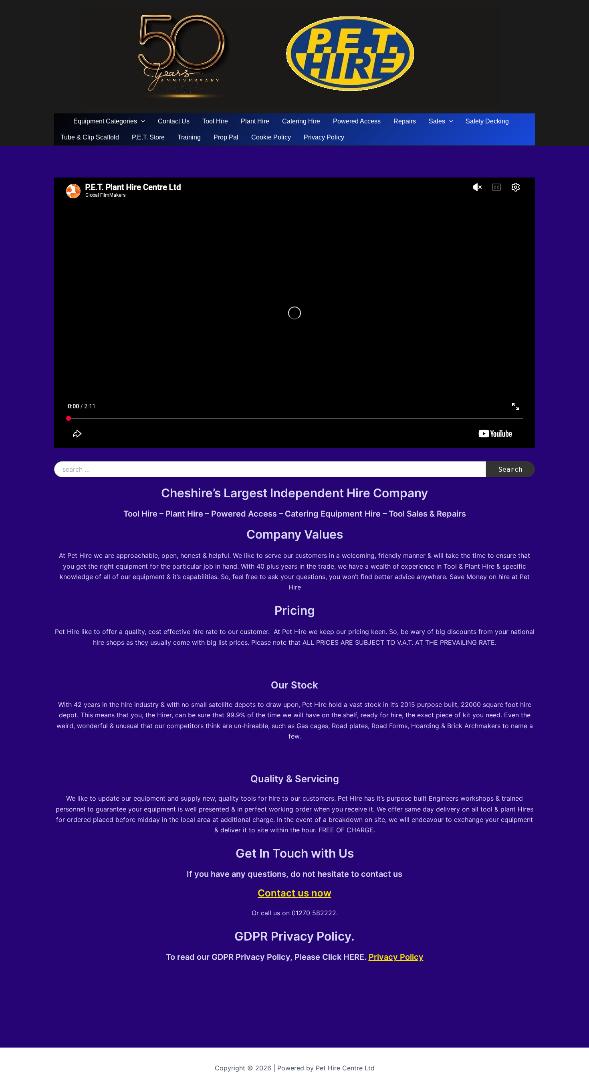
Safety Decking (487, 121)
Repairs (404, 121)
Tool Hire (215, 121)
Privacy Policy (324, 137)
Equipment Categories (105, 121)
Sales (437, 121)
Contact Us (174, 121)
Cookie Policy (271, 137)
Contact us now (294, 893)
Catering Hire (301, 121)
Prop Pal (226, 137)
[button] (141, 121)
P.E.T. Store (148, 137)
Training (189, 137)
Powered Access (357, 121)
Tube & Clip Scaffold (90, 137)
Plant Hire (255, 121)
